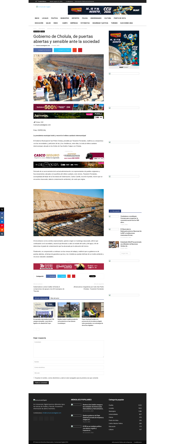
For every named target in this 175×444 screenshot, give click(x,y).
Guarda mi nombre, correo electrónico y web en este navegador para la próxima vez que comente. (67, 378)
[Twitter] (136, 1)
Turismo (114, 23)
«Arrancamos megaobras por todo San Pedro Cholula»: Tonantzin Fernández (88, 288)
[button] (139, 20)
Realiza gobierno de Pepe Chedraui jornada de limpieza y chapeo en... (93, 417)
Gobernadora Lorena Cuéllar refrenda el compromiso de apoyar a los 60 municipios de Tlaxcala (48, 289)
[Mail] (133, 1)
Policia (85, 18)
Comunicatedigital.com (43, 45)
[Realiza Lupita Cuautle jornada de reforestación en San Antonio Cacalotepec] (69, 310)
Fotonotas (85, 23)
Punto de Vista (120, 18)
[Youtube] (140, 1)
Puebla (42, 31)
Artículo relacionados (41, 298)
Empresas (74, 23)
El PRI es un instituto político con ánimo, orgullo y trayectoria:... (92, 428)
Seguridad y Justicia (100, 23)
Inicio (37, 18)
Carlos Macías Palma (116, 423)
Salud (48, 23)
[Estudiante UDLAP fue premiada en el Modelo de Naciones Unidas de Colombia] (114, 244)
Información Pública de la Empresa (84, 1)
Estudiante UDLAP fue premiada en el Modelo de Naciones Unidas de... (131, 244)
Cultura (107, 18)
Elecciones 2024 (126, 23)
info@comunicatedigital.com (52, 413)
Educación (39, 23)
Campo (65, 23)
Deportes (75, 18)
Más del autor (55, 298)
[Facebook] (130, 1)
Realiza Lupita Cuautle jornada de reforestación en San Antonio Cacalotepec (68, 321)
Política (54, 18)
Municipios (65, 18)
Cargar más (124, 253)
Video (55, 23)
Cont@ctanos (69, 1)
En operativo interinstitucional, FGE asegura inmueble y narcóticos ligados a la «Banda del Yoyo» (43, 321)
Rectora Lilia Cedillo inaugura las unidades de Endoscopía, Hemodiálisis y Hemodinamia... (93, 407)
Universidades (95, 18)
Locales (45, 18)
